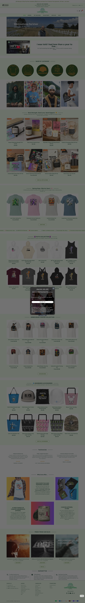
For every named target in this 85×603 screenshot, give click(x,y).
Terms (42, 312)
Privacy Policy (37, 312)
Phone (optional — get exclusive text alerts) (41, 297)
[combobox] (33, 299)
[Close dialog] (53, 288)
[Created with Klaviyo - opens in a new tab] (42, 315)
